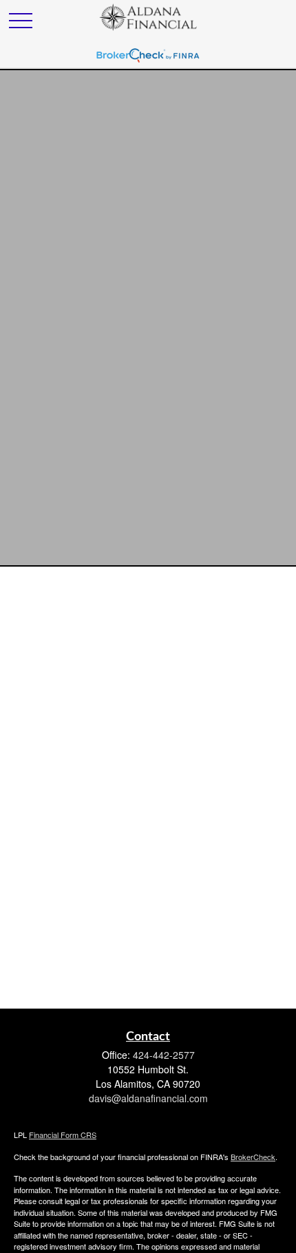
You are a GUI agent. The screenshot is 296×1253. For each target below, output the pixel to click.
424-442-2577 (164, 1055)
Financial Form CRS (62, 1134)
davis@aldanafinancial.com (148, 1098)
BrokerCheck (253, 1156)
